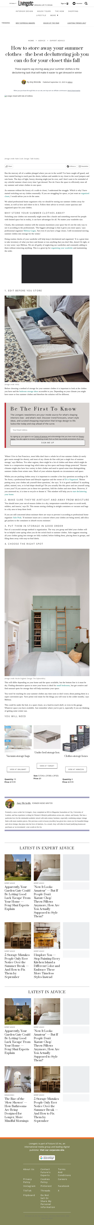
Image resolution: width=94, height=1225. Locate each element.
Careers (62, 1179)
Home (31, 40)
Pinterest (46, 1186)
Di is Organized (71, 479)
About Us (28, 1169)
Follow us (73, 166)
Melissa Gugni (30, 231)
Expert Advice (57, 40)
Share (10, 166)
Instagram (29, 1186)
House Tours (44, 11)
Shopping (73, 11)
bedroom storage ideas (28, 391)
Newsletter (84, 166)
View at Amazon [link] (76, 769)
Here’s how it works (74, 91)
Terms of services (41, 436)
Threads (45, 1190)
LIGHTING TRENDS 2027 (76, 23)
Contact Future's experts (46, 1172)
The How (59, 11)
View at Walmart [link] (18, 769)
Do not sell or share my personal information (48, 1201)
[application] (47, 269)
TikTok (27, 1190)
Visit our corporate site (52, 1150)
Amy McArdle (35, 82)
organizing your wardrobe (62, 248)
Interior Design (24, 11)
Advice (41, 40)
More (53, 15)
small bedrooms (63, 685)
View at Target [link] (47, 766)
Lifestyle (41, 15)
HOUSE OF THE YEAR (51, 23)
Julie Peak (17, 517)
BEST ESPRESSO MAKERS (25, 23)
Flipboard (29, 1195)
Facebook (63, 1186)
